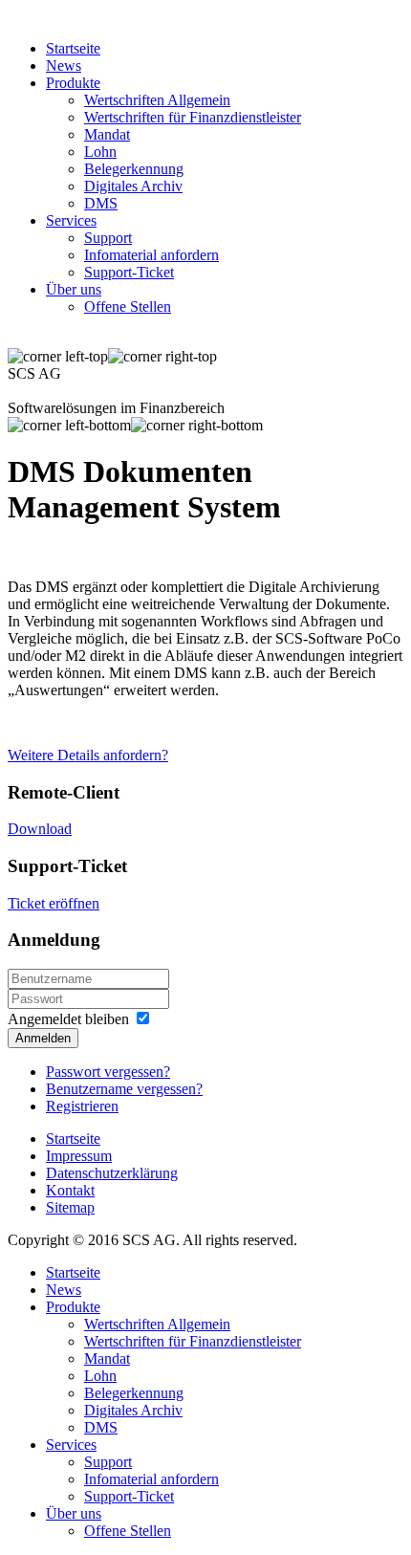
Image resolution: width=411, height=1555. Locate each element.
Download (40, 829)
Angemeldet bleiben (68, 1019)
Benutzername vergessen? (124, 1089)
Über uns (73, 289)
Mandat (107, 134)
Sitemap (70, 1207)
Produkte (73, 83)
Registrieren (82, 1106)
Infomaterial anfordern (151, 255)
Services (71, 220)
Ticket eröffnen (53, 903)
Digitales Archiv (133, 186)
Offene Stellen (127, 306)
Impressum (79, 1156)
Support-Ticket (129, 272)
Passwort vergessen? (108, 1071)
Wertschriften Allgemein (157, 100)
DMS (101, 203)
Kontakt (70, 1190)
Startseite (73, 48)
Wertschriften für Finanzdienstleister (192, 117)
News (63, 65)
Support (108, 238)
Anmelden (43, 1038)
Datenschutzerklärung (112, 1173)
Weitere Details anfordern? (88, 755)
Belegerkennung (134, 169)
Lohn (100, 151)
